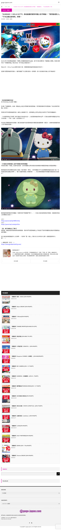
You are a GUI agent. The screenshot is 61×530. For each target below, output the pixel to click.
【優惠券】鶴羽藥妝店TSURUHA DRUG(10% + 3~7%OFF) (26, 386)
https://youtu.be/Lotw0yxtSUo (10, 224)
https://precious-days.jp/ (6, 519)
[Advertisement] (30, 86)
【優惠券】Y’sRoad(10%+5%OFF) (20, 316)
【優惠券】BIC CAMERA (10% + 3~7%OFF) (22, 366)
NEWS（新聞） (9, 19)
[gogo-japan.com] (6, 2)
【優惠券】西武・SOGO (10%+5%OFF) (21, 296)
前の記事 (16, 261)
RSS (32, 523)
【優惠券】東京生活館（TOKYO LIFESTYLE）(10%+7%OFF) (26, 406)
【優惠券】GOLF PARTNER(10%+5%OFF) (22, 435)
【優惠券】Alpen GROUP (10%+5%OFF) (21, 306)
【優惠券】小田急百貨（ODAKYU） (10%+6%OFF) (24, 346)
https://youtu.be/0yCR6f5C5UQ (10, 221)
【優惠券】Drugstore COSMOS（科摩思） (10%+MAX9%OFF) (27, 356)
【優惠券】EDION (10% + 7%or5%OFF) (21, 445)
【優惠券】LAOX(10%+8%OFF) (19, 425)
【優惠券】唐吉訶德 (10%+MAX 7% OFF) (21, 336)
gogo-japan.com (29, 526)
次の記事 (45, 261)
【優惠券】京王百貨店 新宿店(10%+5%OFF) (22, 396)
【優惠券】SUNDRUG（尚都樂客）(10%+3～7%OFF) (24, 376)
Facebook (5, 481)
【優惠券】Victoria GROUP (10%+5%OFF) (22, 455)
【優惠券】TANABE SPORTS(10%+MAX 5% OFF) (24, 326)
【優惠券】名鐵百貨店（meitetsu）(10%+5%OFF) (24, 415)
